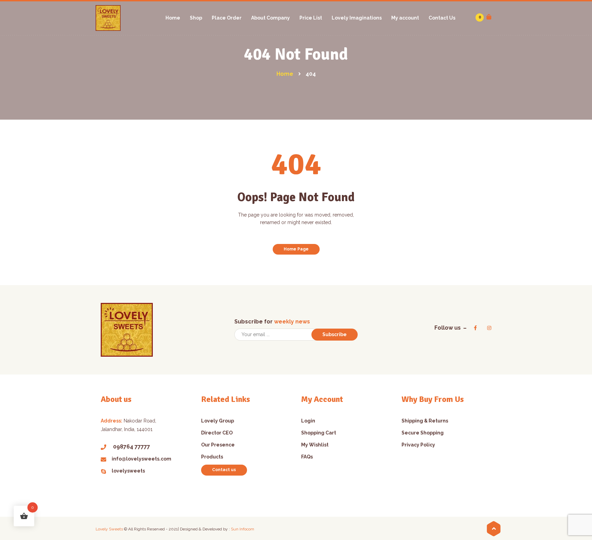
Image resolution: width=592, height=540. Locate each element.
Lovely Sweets (109, 529)
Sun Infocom (242, 529)
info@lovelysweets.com (141, 459)
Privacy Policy (418, 444)
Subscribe (334, 334)
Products (212, 456)
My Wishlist (315, 444)
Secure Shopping (423, 432)
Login (308, 421)
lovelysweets (128, 471)
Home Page (296, 249)
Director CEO (217, 432)
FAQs (307, 456)
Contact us (224, 469)
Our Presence (218, 444)
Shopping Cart (318, 432)
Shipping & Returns (425, 421)
